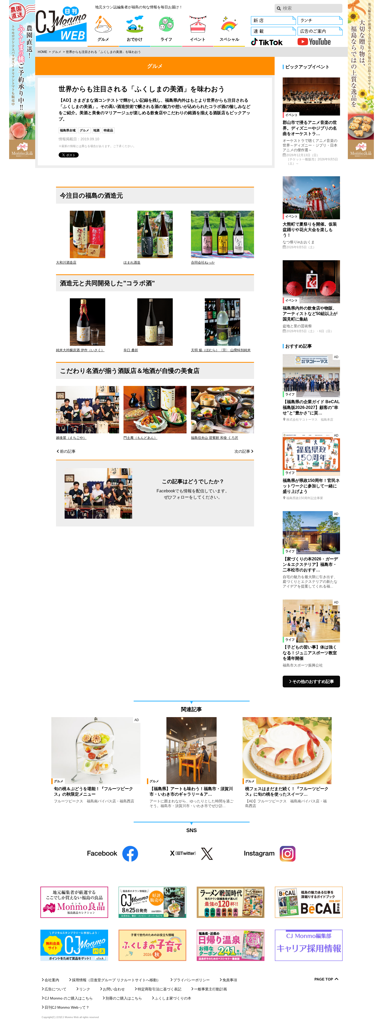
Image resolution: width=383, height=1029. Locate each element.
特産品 (108, 130)
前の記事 (68, 451)
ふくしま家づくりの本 (173, 998)
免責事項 (230, 980)
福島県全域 (68, 130)
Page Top (323, 979)
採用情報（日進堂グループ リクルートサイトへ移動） (116, 980)
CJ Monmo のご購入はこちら (69, 998)
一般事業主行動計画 (210, 989)
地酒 (96, 130)
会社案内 (52, 980)
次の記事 (242, 451)
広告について (55, 989)
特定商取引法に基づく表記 (159, 989)
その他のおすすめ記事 (313, 681)
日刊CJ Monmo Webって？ (67, 1007)
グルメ (56, 52)
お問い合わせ (114, 989)
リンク (84, 989)
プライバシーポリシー (191, 980)
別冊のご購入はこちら (124, 998)
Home (42, 52)
